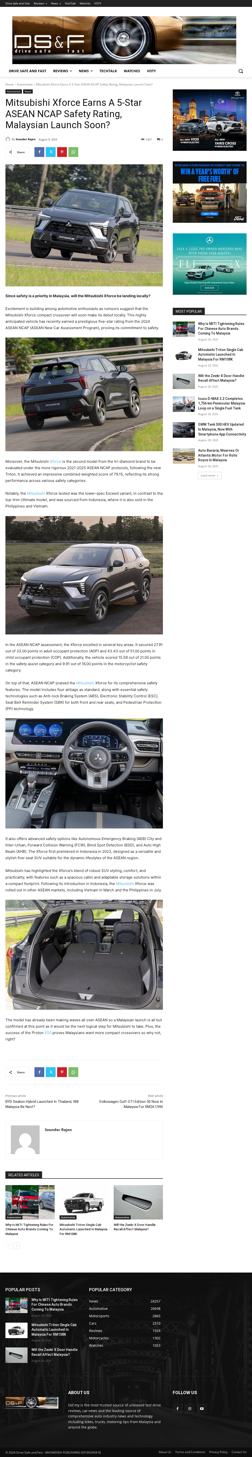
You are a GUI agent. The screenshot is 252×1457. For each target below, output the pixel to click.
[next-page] (16, 1246)
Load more (208, 475)
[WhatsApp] (73, 152)
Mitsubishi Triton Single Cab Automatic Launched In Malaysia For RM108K (83, 1229)
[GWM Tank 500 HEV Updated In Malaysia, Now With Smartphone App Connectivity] (184, 430)
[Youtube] (201, 1408)
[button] (241, 71)
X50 (48, 1032)
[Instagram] (189, 1408)
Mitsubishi (36, 493)
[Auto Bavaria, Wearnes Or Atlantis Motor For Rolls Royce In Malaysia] (184, 456)
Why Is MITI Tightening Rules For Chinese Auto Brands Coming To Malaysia (29, 1229)
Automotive (25, 84)
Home (9, 84)
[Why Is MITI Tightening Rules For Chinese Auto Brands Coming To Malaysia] (30, 1202)
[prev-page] (8, 1246)
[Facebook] (39, 152)
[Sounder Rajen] (8, 139)
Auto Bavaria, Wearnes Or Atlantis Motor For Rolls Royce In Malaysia (218, 455)
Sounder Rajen (25, 139)
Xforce (56, 461)
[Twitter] (51, 152)
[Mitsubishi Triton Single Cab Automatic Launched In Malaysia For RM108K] (84, 1202)
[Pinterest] (62, 152)
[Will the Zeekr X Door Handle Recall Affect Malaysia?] (138, 1202)
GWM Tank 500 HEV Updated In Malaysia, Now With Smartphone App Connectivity (222, 429)
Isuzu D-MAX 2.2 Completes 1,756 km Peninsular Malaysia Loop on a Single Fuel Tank (221, 403)
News (28, 91)
